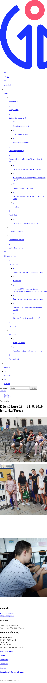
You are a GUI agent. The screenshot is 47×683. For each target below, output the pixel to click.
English (7, 395)
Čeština (3, 391)
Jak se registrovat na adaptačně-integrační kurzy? (29, 176)
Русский (7, 397)
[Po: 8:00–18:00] (23, 637)
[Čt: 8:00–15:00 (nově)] (23, 645)
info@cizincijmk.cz (7, 616)
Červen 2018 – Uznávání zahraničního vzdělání (27, 306)
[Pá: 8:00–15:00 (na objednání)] (23, 647)
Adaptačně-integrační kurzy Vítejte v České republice (25, 158)
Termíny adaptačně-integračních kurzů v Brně (28, 195)
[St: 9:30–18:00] (23, 642)
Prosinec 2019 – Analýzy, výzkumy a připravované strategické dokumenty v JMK (30, 288)
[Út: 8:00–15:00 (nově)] (23, 640)
